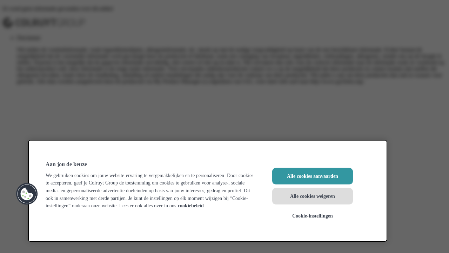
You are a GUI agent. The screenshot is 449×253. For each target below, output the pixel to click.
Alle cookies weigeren (312, 196)
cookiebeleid (191, 205)
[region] (207, 191)
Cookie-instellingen (312, 216)
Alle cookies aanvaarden (312, 176)
